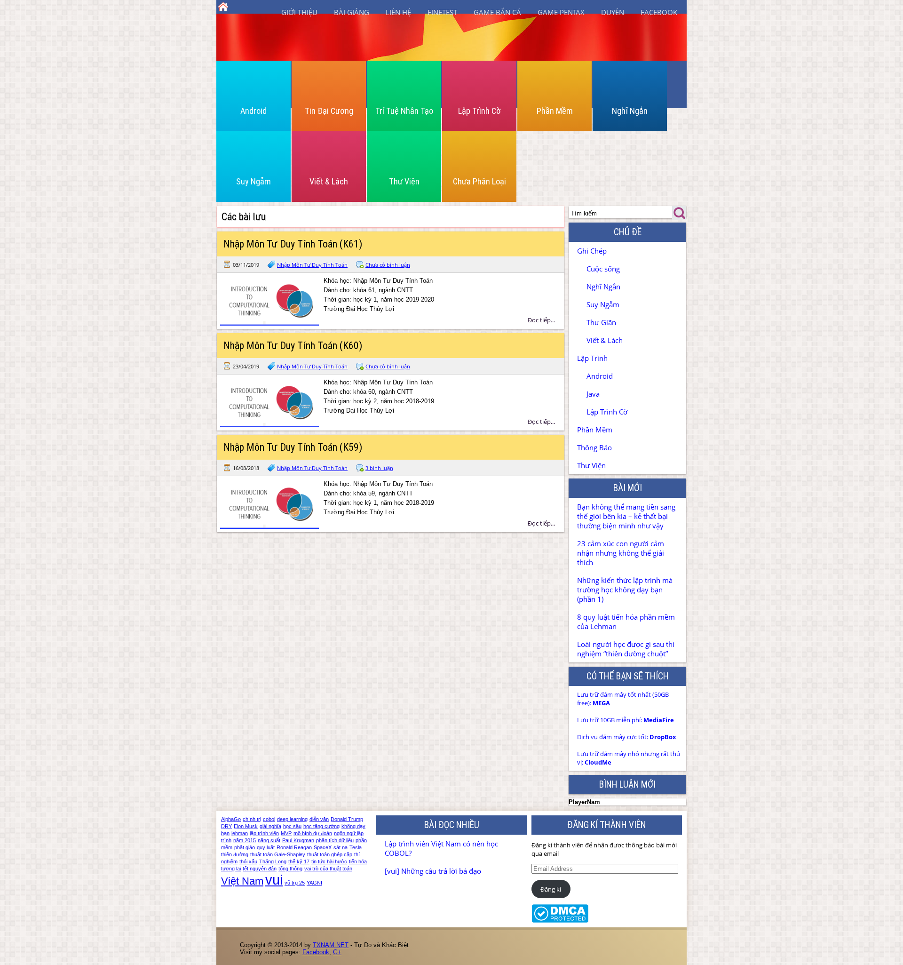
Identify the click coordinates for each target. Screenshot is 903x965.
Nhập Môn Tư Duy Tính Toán (312, 264)
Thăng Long (272, 861)
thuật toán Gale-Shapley (277, 854)
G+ (337, 952)
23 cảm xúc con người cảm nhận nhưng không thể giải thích (620, 553)
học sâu (292, 826)
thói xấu (248, 861)
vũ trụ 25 (295, 882)
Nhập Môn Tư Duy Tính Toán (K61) (292, 244)
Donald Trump (347, 819)
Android (253, 111)
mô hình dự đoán (312, 833)
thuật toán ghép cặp (329, 854)
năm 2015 (244, 840)
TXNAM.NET (331, 945)
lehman (239, 833)
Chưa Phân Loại (479, 181)
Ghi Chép (592, 250)
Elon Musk (246, 826)
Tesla (355, 847)
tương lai (231, 868)
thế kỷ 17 (298, 861)
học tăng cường (321, 826)
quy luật (266, 847)
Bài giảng (351, 12)
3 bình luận (379, 467)
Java (593, 394)
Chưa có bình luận (387, 264)
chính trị (252, 819)
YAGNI (314, 882)
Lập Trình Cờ (479, 111)
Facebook (659, 12)
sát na (340, 847)
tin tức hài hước (329, 861)
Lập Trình (592, 358)
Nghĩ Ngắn (630, 111)
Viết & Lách (328, 181)
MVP (286, 833)
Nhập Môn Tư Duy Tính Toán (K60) (292, 345)
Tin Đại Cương (329, 111)
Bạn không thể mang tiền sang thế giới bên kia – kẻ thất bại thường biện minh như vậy (626, 516)
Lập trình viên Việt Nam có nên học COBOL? (441, 848)
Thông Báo (594, 447)
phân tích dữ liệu (335, 840)
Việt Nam (242, 881)
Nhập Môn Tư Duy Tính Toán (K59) (292, 447)
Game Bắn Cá (497, 12)
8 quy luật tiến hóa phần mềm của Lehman (626, 621)
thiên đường (234, 854)
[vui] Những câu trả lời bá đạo (433, 871)
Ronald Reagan (294, 847)
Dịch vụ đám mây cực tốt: (626, 737)
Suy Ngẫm (253, 181)
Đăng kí (550, 889)
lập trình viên (264, 833)
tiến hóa (358, 861)
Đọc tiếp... (541, 320)
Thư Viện (404, 181)
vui (274, 879)
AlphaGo (231, 819)
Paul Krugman (298, 840)
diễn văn (319, 819)
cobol (269, 819)
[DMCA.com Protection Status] (559, 920)
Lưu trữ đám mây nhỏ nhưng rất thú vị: (628, 758)
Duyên (612, 12)
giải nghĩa (270, 826)
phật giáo (244, 847)
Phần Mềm (555, 111)
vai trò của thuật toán (328, 868)
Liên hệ (398, 12)
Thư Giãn (601, 322)
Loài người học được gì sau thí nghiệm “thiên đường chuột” (625, 648)
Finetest (442, 12)
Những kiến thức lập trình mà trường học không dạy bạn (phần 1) (625, 589)
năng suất (269, 840)
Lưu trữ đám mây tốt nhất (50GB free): (623, 698)
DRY (226, 826)
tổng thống (290, 868)
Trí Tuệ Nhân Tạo (404, 111)
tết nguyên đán (260, 868)
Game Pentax (561, 12)
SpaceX (323, 847)
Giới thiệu (299, 12)
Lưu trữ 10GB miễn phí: (625, 720)
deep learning (292, 819)
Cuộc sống (603, 268)
